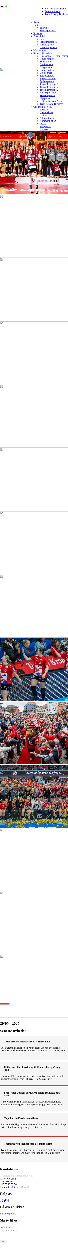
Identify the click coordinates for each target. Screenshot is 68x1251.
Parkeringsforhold (49, 41)
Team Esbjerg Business (56, 14)
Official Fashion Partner (52, 101)
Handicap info (47, 44)
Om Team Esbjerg (42, 106)
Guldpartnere (46, 64)
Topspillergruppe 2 (49, 87)
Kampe (37, 22)
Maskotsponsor (47, 95)
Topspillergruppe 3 (49, 89)
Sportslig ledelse (48, 30)
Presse (43, 123)
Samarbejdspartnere (43, 53)
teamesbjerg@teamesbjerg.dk (14, 1187)
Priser (42, 39)
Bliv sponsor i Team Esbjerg (54, 56)
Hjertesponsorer (48, 78)
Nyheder (37, 33)
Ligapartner (45, 98)
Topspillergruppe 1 (49, 84)
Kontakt (44, 129)
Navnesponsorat (48, 92)
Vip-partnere (46, 73)
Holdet (36, 25)
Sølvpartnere (46, 67)
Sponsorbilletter (52, 11)
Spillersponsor (47, 81)
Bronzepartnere (47, 70)
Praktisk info (39, 36)
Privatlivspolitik (8, 1213)
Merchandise (39, 50)
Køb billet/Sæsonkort (55, 8)
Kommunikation (48, 120)
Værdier (44, 109)
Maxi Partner (46, 61)
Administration (47, 118)
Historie (44, 115)
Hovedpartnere (47, 58)
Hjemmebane (46, 112)
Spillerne (44, 27)
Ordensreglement (48, 47)
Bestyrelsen (45, 126)
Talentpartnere (47, 75)
